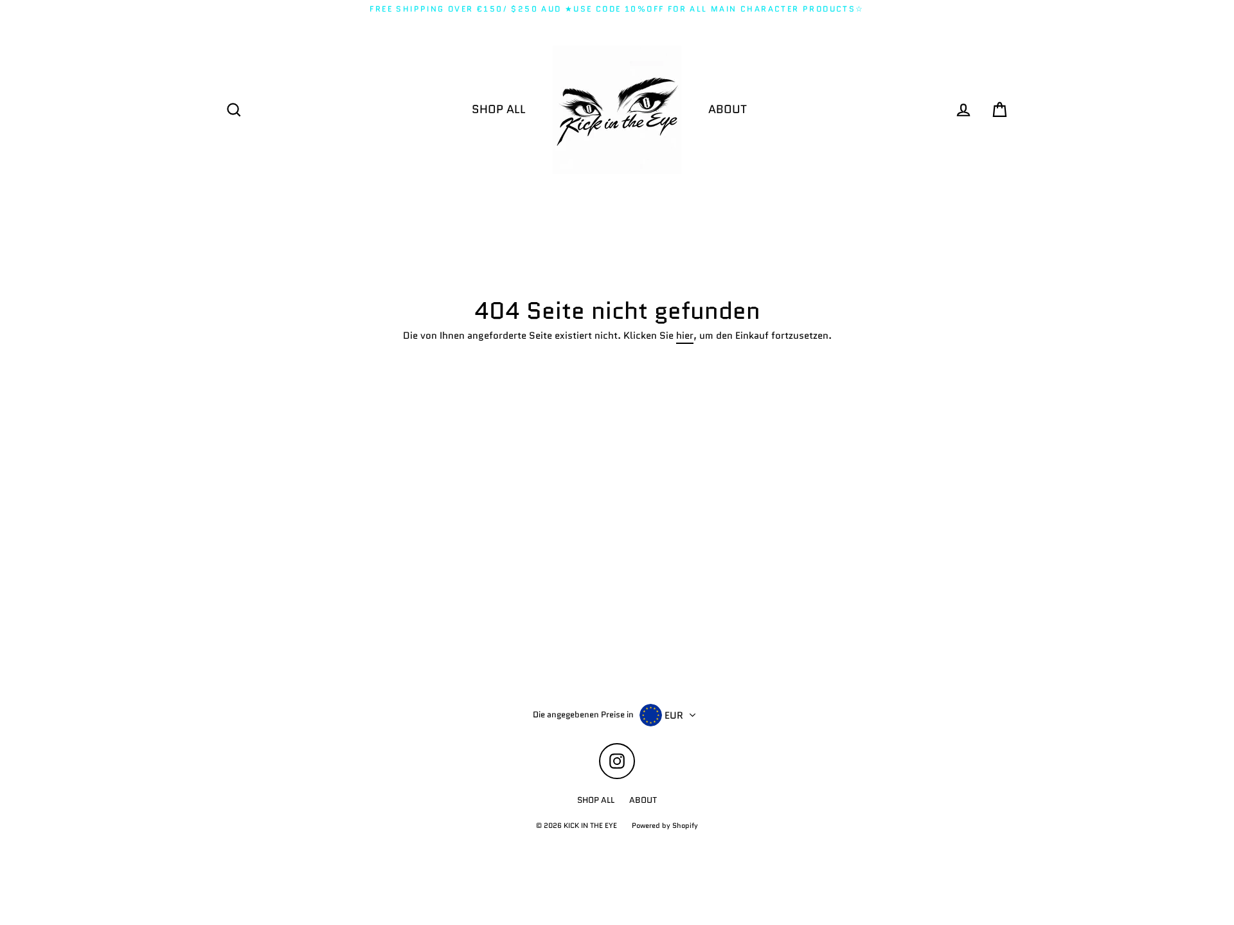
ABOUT (727, 109)
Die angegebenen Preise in (583, 715)
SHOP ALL (499, 109)
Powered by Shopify (665, 825)
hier (684, 336)
